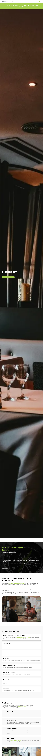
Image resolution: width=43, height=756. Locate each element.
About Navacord (6, 557)
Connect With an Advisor (8, 277)
